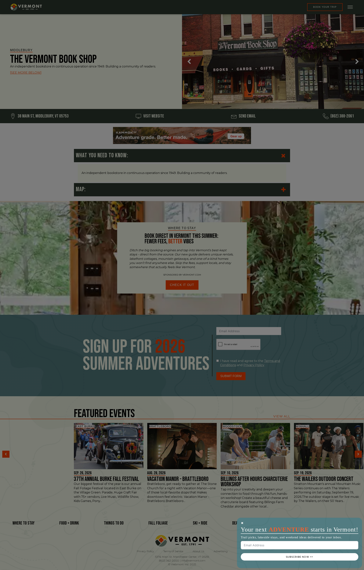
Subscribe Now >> (299, 556)
